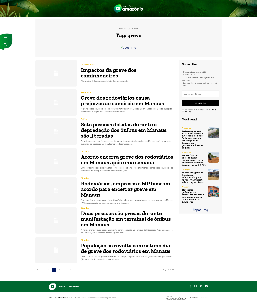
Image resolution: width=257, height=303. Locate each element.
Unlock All (200, 103)
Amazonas (186, 128)
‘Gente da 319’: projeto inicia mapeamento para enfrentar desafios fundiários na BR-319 (194, 160)
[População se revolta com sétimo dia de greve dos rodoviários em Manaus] (56, 250)
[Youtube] (206, 286)
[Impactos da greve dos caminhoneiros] (56, 73)
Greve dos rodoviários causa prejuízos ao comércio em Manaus (122, 100)
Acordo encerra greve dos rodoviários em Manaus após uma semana (127, 159)
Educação (186, 170)
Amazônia (186, 187)
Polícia (84, 119)
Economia (86, 93)
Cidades (85, 152)
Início (122, 28)
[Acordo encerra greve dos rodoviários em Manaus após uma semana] (56, 161)
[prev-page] (37, 270)
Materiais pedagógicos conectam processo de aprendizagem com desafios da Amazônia (193, 195)
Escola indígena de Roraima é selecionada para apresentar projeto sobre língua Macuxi (193, 177)
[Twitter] (201, 286)
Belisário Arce (88, 65)
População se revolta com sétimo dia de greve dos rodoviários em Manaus (126, 248)
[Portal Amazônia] (128, 8)
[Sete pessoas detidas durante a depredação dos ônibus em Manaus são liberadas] (56, 131)
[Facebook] (190, 286)
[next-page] (76, 270)
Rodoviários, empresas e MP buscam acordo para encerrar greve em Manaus (125, 189)
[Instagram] (196, 286)
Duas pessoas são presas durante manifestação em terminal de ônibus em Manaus (126, 219)
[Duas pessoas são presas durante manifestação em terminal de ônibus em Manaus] (56, 220)
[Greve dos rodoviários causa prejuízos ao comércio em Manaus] (56, 102)
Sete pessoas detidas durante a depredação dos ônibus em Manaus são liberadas (124, 130)
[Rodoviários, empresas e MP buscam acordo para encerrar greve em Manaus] (56, 190)
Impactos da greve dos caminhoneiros (109, 73)
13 (70, 270)
